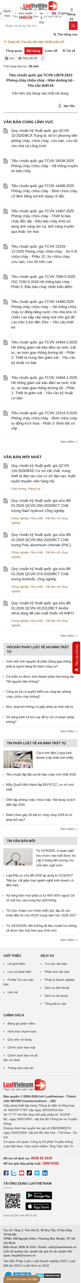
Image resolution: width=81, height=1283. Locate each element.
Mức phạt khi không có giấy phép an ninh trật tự (39, 706)
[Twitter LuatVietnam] (37, 1173)
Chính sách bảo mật (21, 1047)
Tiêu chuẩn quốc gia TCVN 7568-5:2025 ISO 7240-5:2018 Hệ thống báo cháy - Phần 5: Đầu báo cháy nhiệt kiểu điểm (43, 282)
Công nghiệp (20, 518)
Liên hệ (13, 992)
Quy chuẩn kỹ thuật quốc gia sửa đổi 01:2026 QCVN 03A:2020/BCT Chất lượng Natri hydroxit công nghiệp (41, 506)
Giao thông (18, 488)
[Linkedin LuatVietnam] (45, 1173)
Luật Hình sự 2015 (36, 1265)
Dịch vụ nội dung (56, 995)
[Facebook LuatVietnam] (6, 1173)
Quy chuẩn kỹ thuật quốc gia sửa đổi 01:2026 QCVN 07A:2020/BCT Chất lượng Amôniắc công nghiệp (41, 574)
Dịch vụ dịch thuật (57, 987)
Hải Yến (69, 106)
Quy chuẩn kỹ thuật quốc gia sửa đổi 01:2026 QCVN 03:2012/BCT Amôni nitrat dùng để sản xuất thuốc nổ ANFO (42, 608)
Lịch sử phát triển (19, 971)
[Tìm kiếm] (73, 25)
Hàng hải (34, 488)
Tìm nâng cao (67, 34)
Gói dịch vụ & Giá (41, 13)
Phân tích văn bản (57, 971)
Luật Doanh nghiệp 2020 (50, 1261)
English (61, 13)
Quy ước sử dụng (20, 1039)
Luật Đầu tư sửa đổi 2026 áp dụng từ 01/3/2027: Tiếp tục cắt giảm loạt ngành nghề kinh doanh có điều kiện (40, 880)
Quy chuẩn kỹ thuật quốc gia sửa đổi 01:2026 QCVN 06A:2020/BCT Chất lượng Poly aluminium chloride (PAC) (41, 540)
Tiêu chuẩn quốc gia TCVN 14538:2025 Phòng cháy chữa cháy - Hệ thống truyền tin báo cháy (44, 166)
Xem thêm (67, 441)
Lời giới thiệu (16, 963)
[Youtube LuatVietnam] (21, 1173)
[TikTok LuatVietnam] (29, 1173)
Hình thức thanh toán (22, 1031)
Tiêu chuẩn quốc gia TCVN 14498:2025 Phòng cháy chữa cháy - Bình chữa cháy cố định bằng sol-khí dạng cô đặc (44, 191)
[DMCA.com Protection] (48, 1277)
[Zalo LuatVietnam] (13, 1173)
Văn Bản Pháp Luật (16, 1261)
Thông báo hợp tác (21, 1068)
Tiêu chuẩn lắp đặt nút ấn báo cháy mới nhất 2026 (41, 774)
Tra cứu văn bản (56, 963)
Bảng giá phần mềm (21, 1023)
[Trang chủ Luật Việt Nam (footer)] (40, 1085)
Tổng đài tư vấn (55, 1003)
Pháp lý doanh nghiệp (60, 979)
